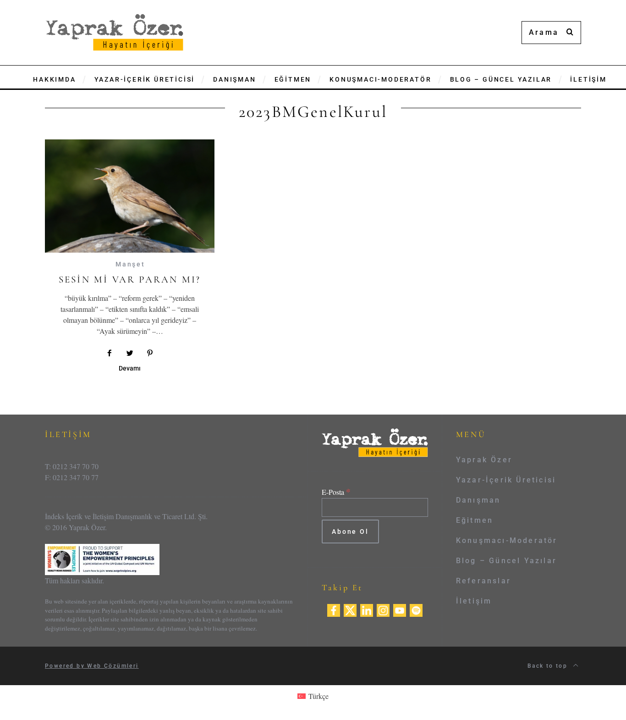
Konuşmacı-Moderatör (507, 540)
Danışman (478, 500)
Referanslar (483, 580)
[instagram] (383, 609)
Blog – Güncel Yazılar (506, 560)
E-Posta (336, 492)
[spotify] (416, 609)
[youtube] (399, 609)
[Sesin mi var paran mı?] (129, 196)
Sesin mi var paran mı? (130, 279)
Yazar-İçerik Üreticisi (506, 480)
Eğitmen (474, 520)
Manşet (130, 264)
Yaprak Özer (484, 459)
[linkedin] (366, 609)
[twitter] (350, 609)
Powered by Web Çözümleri (92, 666)
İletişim (474, 601)
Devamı (130, 368)
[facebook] (333, 609)
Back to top (548, 666)
